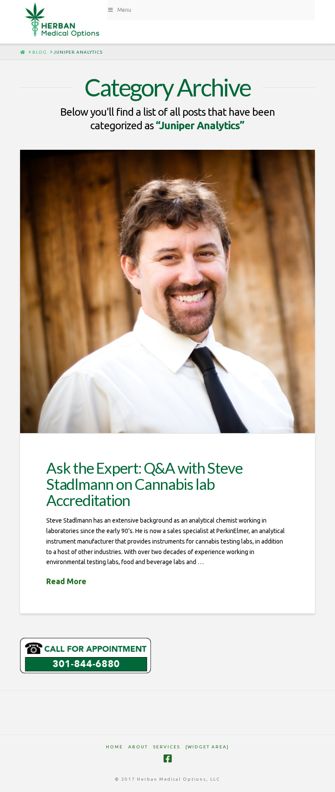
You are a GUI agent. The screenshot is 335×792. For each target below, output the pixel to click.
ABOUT (138, 746)
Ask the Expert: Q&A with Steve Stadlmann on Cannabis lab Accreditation (144, 483)
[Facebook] (167, 758)
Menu (124, 10)
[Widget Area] (207, 746)
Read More (66, 581)
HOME (114, 746)
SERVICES (166, 746)
